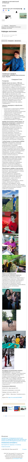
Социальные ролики (5, 446)
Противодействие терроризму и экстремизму (11, 444)
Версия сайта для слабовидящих (12, 8)
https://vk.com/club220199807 (15, 397)
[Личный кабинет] (16, 11)
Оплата (4, 5)
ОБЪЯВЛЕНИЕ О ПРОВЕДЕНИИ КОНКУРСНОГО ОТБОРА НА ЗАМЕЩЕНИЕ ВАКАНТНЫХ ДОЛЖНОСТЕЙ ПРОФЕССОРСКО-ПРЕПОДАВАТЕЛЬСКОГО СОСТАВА (13, 439)
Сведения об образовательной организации (10, 2)
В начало (25, 449)
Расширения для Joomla (22, 400)
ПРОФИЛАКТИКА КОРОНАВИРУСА (9, 442)
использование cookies (17, 458)
